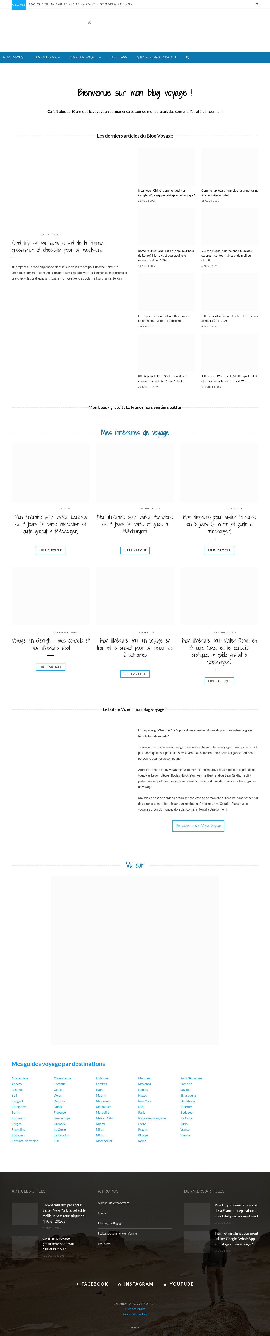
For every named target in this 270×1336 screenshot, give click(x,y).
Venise (185, 1129)
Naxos (142, 1095)
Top (136, 1327)
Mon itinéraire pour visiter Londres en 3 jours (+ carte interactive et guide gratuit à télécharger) (50, 524)
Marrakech (103, 1107)
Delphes (59, 1101)
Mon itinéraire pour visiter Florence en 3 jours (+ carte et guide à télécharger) (219, 524)
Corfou (58, 1089)
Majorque (102, 1101)
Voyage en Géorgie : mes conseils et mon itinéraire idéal (50, 644)
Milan (100, 1129)
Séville (185, 1089)
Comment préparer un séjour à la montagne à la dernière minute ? (229, 193)
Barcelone (19, 1107)
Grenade (60, 1124)
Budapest (18, 1135)
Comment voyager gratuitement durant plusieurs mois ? (58, 1243)
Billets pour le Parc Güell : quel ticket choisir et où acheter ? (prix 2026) (162, 378)
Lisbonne (102, 1078)
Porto (142, 1124)
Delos (58, 1095)
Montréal (144, 1078)
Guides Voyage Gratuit (157, 57)
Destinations (45, 57)
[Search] (257, 4)
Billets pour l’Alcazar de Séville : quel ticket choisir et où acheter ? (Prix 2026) (229, 378)
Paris (141, 1112)
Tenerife (186, 1107)
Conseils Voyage (83, 57)
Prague (143, 1129)
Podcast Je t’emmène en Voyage (117, 1233)
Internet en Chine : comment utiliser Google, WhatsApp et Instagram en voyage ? (166, 193)
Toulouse (186, 1118)
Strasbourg (188, 1095)
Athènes (17, 1089)
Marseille (102, 1112)
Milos (100, 1135)
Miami (100, 1124)
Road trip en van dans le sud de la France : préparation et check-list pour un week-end (82, 4)
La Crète (60, 1129)
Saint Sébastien (191, 1078)
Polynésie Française (152, 1118)
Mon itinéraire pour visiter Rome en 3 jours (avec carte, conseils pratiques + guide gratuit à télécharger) (219, 651)
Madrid (101, 1095)
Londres (101, 1084)
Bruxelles (18, 1129)
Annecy (17, 1084)
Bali (14, 1095)
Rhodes (143, 1135)
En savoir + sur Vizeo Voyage (198, 826)
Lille (57, 1141)
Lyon (99, 1089)
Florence (60, 1112)
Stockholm (187, 1101)
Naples (143, 1089)
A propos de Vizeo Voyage (113, 1203)
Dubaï (58, 1107)
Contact (103, 1213)
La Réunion (61, 1135)
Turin (184, 1124)
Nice (141, 1107)
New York (144, 1101)
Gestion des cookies (135, 1314)
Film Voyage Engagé (110, 1223)
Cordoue (60, 1084)
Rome (142, 1141)
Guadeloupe (62, 1118)
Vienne (185, 1135)
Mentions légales (135, 1308)
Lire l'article (50, 550)
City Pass (119, 57)
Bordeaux (18, 1118)
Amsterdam (20, 1078)
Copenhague (62, 1078)
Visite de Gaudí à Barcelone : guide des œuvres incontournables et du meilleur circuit (226, 255)
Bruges (17, 1124)
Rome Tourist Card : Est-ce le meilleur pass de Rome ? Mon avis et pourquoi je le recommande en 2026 (166, 255)
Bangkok (18, 1101)
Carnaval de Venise (25, 1141)
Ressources (105, 1243)
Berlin (16, 1112)
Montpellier (104, 1141)
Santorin (186, 1084)
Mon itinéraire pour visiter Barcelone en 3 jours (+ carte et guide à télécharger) (135, 524)
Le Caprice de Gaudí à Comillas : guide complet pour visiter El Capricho (163, 318)
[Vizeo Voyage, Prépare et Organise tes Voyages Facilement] (135, 33)
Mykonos (144, 1084)
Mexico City (104, 1118)
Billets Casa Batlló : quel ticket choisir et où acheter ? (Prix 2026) (229, 318)
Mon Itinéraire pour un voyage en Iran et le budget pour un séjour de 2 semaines (135, 648)
